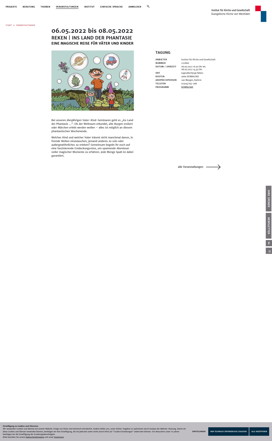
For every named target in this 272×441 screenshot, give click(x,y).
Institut (89, 7)
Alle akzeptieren (259, 432)
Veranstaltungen (67, 7)
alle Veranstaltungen (191, 166)
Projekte (11, 7)
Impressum (59, 437)
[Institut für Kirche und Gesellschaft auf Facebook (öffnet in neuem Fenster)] (269, 243)
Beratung (29, 7)
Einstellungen (199, 432)
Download (187, 87)
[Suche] (148, 6)
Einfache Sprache (111, 7)
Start (9, 25)
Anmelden (134, 7)
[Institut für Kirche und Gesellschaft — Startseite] (239, 13)
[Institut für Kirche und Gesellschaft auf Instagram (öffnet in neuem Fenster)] (269, 251)
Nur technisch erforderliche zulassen (228, 432)
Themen (45, 7)
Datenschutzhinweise (35, 437)
